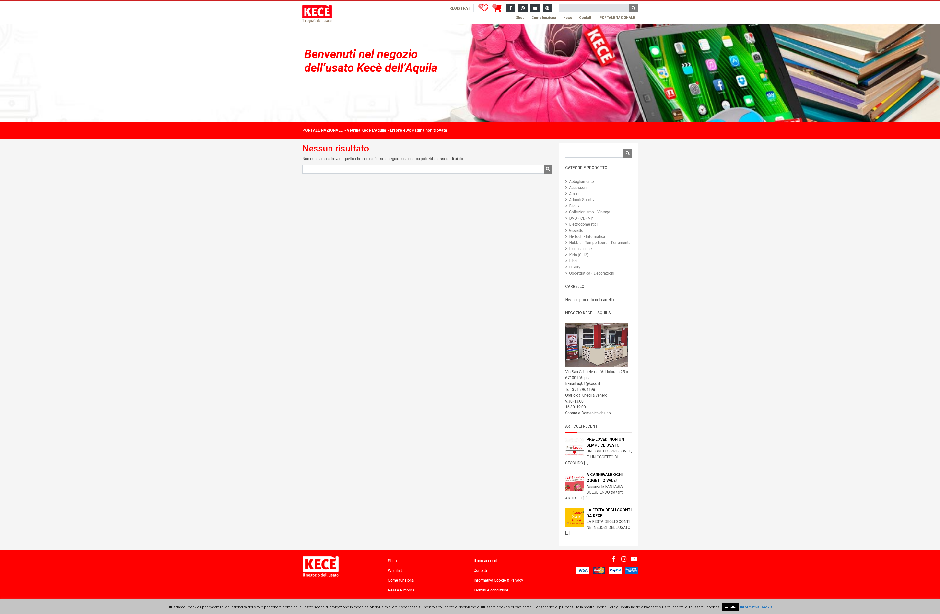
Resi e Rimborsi (401, 590)
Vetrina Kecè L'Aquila (366, 130)
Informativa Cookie (756, 607)
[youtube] (535, 8)
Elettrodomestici (583, 224)
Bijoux (574, 206)
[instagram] (523, 8)
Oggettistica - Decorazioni (591, 273)
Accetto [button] (730, 607)
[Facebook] (510, 8)
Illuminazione (580, 248)
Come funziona (543, 18)
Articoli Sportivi (582, 199)
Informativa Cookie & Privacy (498, 580)
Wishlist (395, 570)
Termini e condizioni (491, 590)
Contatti (585, 18)
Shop (520, 18)
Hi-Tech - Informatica (587, 236)
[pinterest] (547, 8)
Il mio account (485, 560)
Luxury (574, 267)
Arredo (575, 193)
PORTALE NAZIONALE (617, 18)
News (567, 18)
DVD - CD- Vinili (582, 218)
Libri (573, 261)
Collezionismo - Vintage (589, 212)
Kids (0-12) (578, 255)
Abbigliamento (581, 181)
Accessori (578, 187)
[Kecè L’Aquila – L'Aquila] (317, 14)
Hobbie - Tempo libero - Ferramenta (599, 242)
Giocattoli (577, 230)
